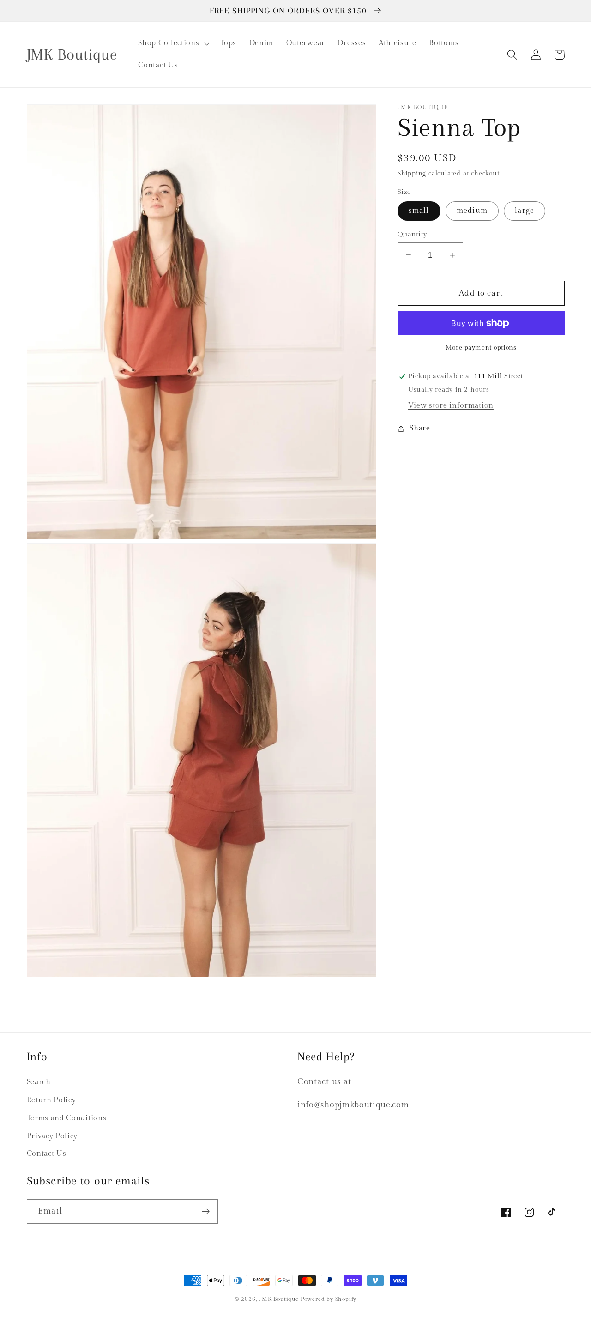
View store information (451, 405)
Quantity (413, 234)
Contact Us (46, 1153)
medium (472, 210)
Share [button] (420, 428)
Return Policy (51, 1100)
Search (39, 1082)
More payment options (481, 347)
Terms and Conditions (67, 1118)
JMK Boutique (279, 1299)
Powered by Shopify (329, 1299)
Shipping (412, 173)
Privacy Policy (52, 1136)
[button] (173, 43)
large (524, 210)
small (419, 210)
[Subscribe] (205, 1211)
